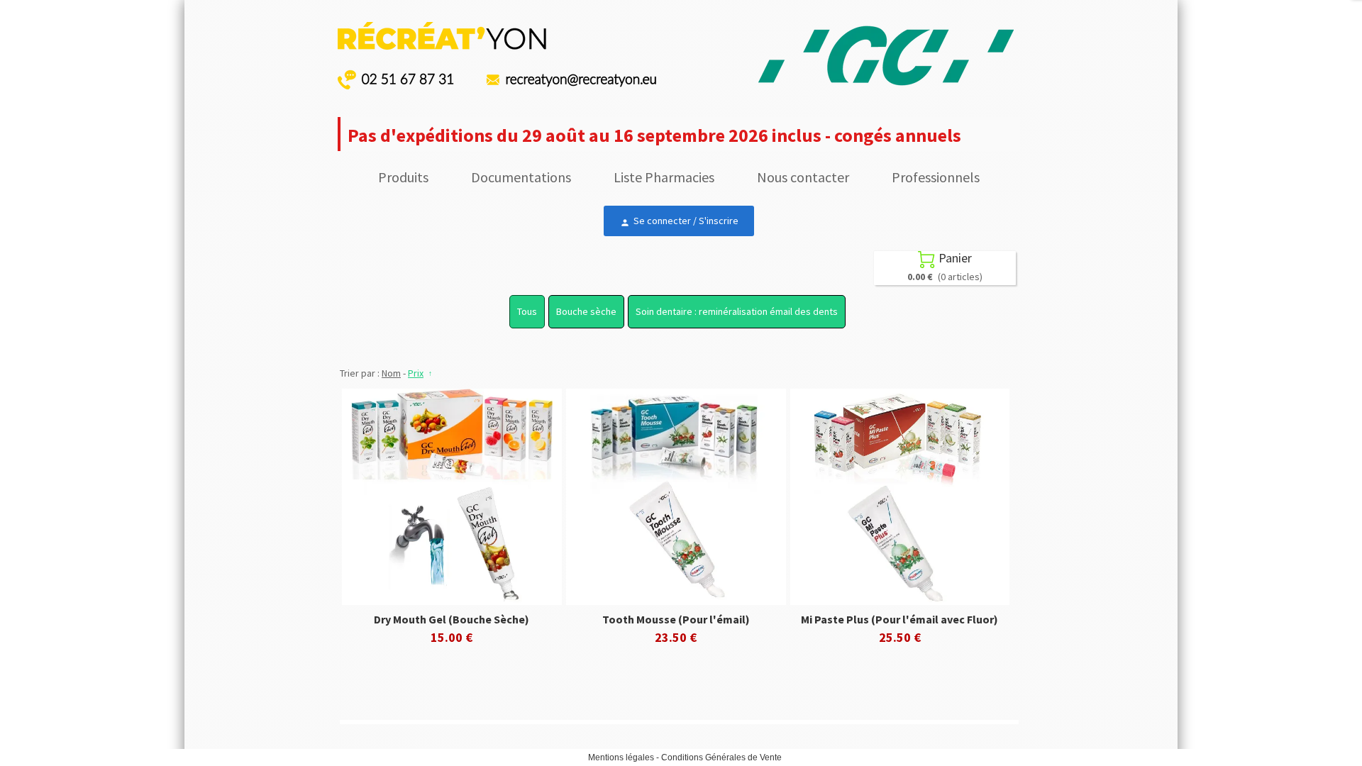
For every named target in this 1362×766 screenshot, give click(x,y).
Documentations (521, 177)
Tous (527, 311)
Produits (403, 177)
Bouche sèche (586, 311)
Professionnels (936, 177)
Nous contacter (803, 177)
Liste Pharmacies (664, 177)
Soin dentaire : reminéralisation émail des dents (737, 311)
